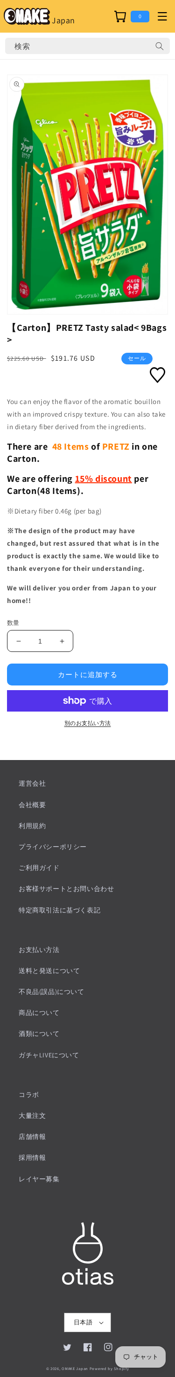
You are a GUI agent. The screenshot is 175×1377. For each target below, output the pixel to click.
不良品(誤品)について (51, 991)
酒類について (39, 1033)
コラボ (29, 1094)
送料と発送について (49, 970)
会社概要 (32, 805)
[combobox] (87, 46)
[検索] (159, 46)
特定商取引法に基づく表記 (59, 910)
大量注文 (32, 1115)
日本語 (83, 1322)
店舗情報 (32, 1136)
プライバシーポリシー (53, 847)
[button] (162, 16)
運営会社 (32, 783)
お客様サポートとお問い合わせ (66, 888)
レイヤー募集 (39, 1179)
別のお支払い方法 (87, 722)
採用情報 (32, 1157)
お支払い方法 (39, 949)
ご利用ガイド (39, 867)
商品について (39, 1012)
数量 (13, 623)
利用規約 (32, 826)
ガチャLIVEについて (49, 1055)
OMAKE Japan (75, 1368)
